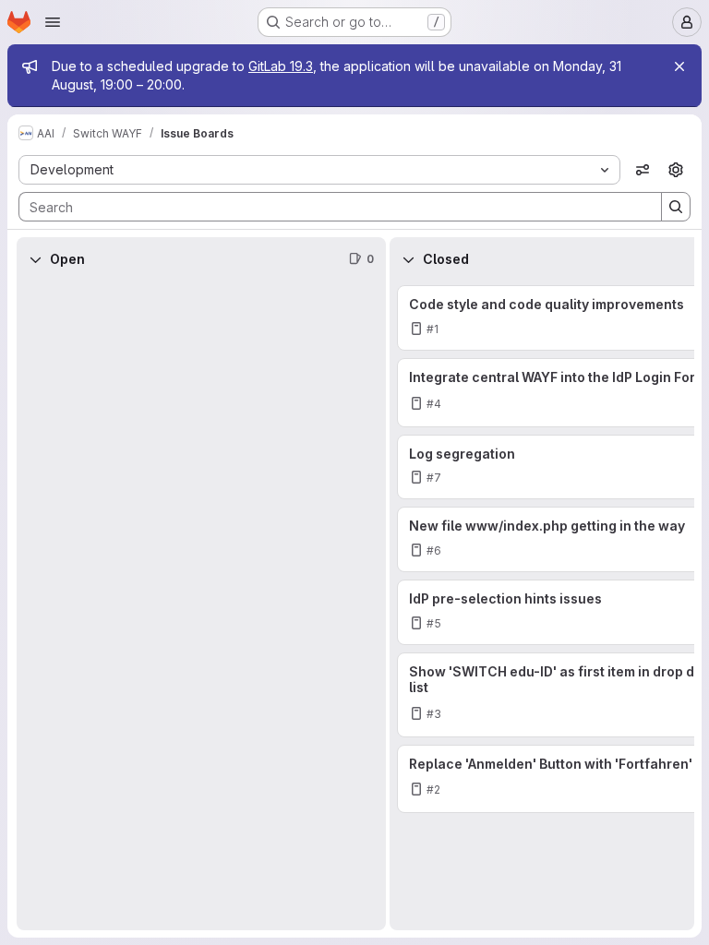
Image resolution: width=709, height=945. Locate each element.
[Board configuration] (676, 170)
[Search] (676, 206)
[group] (201, 605)
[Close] (679, 66)
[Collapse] (35, 259)
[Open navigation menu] (52, 22)
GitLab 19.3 (280, 66)
